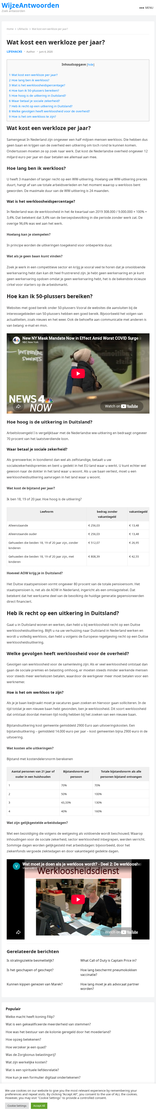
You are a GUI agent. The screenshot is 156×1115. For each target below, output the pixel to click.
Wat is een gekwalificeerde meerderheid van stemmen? (48, 1024)
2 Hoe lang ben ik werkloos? (29, 80)
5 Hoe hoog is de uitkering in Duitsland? (37, 95)
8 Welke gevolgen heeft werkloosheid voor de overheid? (49, 111)
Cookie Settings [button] (17, 1105)
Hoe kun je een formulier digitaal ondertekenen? (43, 1077)
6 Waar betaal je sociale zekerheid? (34, 101)
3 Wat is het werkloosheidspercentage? (37, 85)
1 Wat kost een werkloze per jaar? (33, 75)
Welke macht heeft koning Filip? (30, 1016)
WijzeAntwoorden (30, 5)
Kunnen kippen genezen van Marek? (35, 984)
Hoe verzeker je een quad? (26, 1047)
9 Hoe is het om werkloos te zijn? (32, 116)
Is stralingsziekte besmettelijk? (30, 960)
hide (90, 64)
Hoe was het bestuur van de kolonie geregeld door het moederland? (58, 1032)
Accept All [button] (39, 1105)
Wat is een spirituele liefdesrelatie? (32, 1070)
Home (10, 29)
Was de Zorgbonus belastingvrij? (31, 1054)
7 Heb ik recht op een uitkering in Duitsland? (41, 106)
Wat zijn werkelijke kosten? (26, 1062)
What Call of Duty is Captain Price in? (108, 960)
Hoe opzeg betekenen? (23, 1039)
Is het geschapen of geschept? (30, 970)
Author (30, 51)
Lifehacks (22, 29)
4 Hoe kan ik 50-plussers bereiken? (34, 90)
